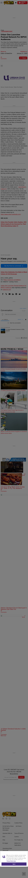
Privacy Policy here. (11, 861)
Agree (14, 864)
